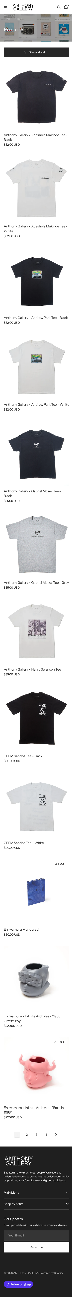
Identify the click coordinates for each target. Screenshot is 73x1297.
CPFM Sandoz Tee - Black (23, 748)
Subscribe (35, 1235)
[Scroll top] (66, 1293)
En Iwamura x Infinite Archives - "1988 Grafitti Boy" (32, 1002)
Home (7, 18)
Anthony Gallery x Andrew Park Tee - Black (31, 311)
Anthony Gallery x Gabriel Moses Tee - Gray (32, 577)
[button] (5, 7)
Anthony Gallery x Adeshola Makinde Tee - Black (34, 134)
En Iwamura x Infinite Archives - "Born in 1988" (34, 1090)
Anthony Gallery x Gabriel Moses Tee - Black (32, 489)
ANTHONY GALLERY (25, 1261)
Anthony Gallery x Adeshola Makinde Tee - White (34, 223)
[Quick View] (12, 117)
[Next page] (55, 1115)
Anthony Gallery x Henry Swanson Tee (32, 664)
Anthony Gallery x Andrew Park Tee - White (31, 400)
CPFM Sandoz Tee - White (24, 832)
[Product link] (35, 107)
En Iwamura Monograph (22, 916)
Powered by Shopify (51, 1261)
